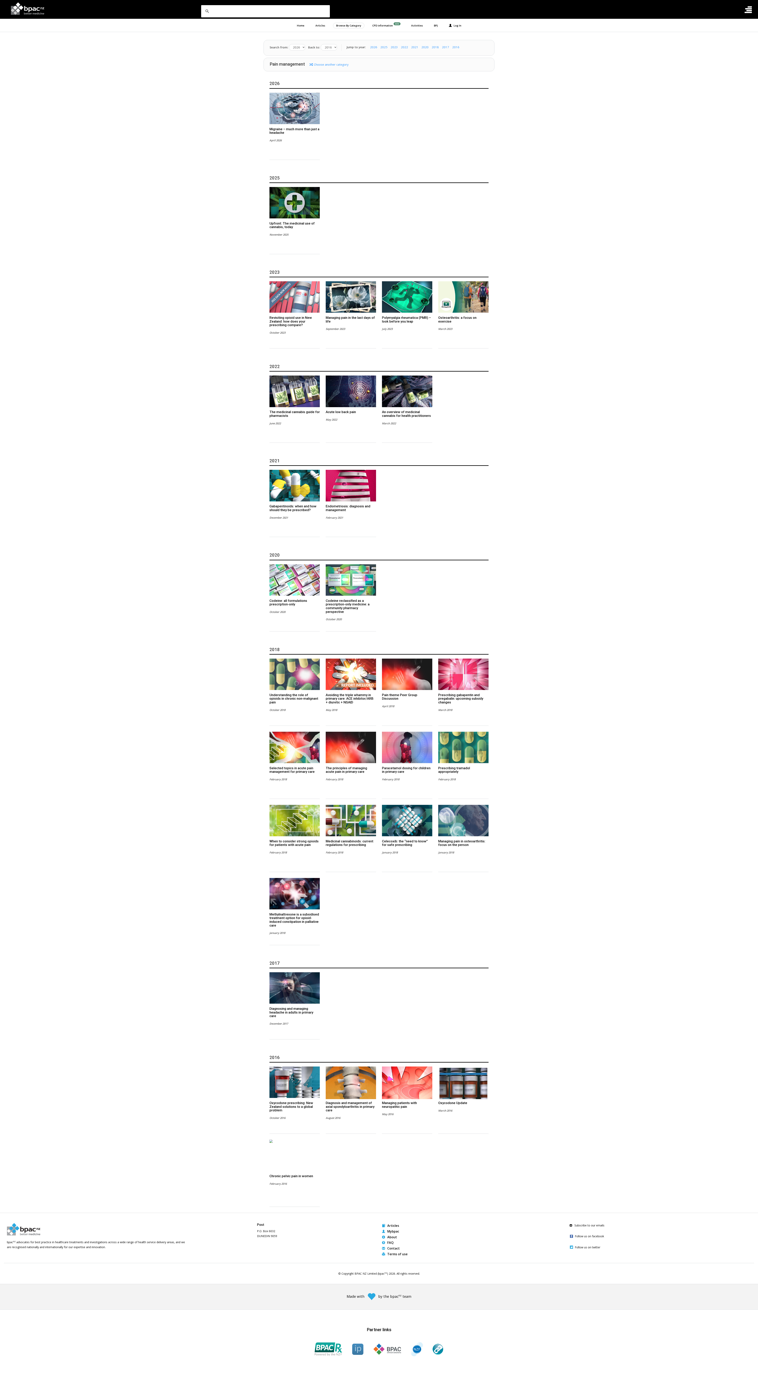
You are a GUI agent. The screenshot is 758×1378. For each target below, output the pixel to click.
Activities (417, 25)
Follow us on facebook (589, 1236)
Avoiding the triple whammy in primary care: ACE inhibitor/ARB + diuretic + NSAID (349, 698)
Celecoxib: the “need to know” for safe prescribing (405, 843)
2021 (414, 47)
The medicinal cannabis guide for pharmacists (294, 414)
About (392, 1237)
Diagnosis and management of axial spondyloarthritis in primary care (350, 1106)
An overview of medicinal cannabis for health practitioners (406, 414)
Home (300, 25)
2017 (445, 47)
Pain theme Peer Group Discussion (399, 697)
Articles (320, 25)
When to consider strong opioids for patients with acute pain (294, 843)
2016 (455, 47)
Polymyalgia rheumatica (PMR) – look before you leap (406, 319)
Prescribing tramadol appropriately (454, 770)
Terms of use (397, 1254)
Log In (456, 25)
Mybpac (393, 1231)
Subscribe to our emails (589, 1225)
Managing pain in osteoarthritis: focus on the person (461, 843)
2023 (394, 47)
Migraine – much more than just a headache (294, 131)
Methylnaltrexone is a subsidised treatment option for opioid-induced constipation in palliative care (294, 919)
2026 (373, 47)
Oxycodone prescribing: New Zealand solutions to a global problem (291, 1106)
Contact (393, 1248)
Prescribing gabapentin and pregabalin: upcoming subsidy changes (460, 698)
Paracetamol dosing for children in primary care (406, 770)
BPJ (436, 25)
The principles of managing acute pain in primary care (346, 770)
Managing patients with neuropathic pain (399, 1105)
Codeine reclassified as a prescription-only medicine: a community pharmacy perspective (348, 606)
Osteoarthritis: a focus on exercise (457, 319)
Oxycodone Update (452, 1103)
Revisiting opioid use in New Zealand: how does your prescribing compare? (290, 321)
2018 (435, 47)
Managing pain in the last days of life (350, 319)
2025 (383, 47)
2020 (425, 47)
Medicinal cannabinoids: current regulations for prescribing (349, 843)
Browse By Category (348, 25)
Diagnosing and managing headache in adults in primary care (291, 1012)
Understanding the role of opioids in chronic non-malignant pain (293, 698)
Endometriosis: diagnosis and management (348, 508)
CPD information (382, 25)
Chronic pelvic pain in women (291, 1176)
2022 (404, 47)
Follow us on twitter (587, 1247)
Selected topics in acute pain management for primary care (292, 770)
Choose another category (331, 64)
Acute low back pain (341, 412)
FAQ (390, 1242)
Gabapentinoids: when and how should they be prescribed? (292, 508)
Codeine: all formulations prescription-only (288, 602)
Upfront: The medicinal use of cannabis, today (292, 225)
